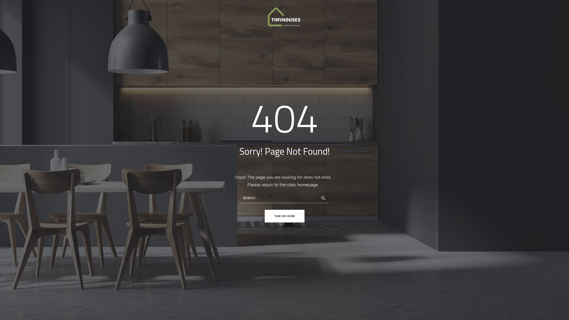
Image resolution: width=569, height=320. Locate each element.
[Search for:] (285, 197)
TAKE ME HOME (284, 216)
